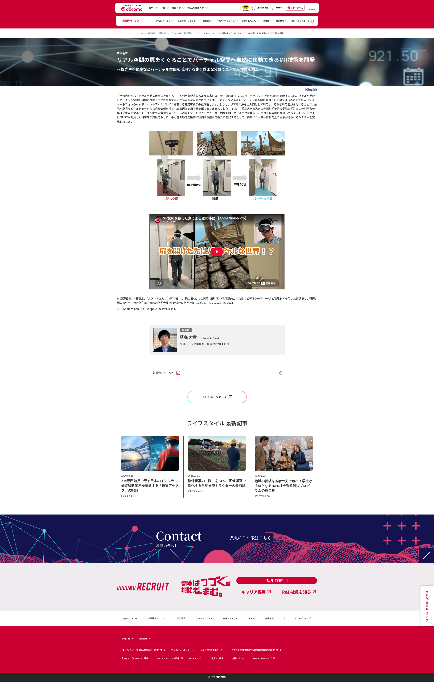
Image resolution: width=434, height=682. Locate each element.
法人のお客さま (196, 8)
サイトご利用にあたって (211, 650)
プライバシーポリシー (181, 650)
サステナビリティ (226, 21)
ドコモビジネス (301, 618)
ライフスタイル (204, 33)
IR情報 (266, 21)
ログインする (297, 8)
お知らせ (176, 8)
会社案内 (207, 21)
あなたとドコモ (163, 21)
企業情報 (151, 33)
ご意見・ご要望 (216, 658)
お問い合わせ (238, 658)
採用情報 (280, 21)
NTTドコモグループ (300, 21)
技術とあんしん (249, 21)
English (312, 89)
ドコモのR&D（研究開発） (182, 33)
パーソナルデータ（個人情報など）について (142, 650)
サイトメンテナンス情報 (168, 658)
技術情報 (163, 33)
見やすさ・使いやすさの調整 (135, 658)
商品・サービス (157, 8)
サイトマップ (194, 658)
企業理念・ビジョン (186, 21)
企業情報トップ (130, 20)
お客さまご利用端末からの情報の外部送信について (255, 650)
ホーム (140, 33)
